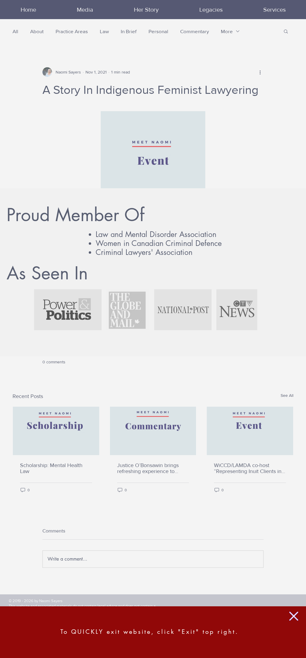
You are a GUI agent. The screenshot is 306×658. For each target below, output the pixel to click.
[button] (293, 616)
